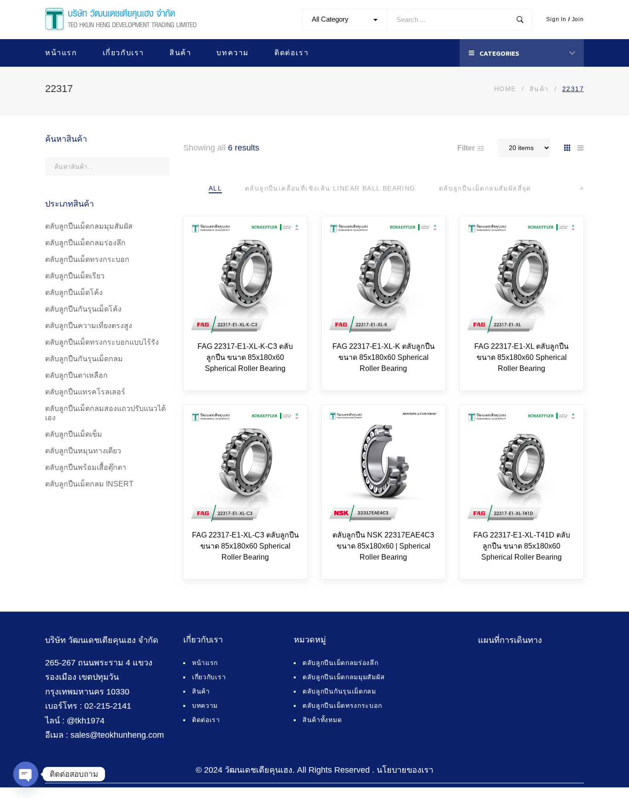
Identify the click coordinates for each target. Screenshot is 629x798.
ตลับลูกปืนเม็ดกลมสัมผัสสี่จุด (485, 188)
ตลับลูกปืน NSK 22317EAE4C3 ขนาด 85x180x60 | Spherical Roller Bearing (383, 546)
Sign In (556, 19)
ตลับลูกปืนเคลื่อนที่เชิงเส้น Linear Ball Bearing (330, 188)
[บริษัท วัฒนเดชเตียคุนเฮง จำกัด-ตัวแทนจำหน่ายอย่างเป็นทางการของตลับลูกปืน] (121, 19)
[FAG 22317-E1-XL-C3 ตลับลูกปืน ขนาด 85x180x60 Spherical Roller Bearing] (245, 466)
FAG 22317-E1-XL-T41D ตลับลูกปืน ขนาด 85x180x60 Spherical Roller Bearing (521, 546)
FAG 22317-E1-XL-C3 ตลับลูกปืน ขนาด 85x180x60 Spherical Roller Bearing (245, 546)
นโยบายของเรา (405, 770)
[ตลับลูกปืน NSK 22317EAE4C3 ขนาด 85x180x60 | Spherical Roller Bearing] (383, 466)
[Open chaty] (25, 774)
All (215, 188)
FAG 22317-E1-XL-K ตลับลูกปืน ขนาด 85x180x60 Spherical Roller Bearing (383, 357)
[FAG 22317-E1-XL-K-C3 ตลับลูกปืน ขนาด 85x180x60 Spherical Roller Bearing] (245, 278)
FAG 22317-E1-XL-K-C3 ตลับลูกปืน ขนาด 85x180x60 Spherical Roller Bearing (245, 357)
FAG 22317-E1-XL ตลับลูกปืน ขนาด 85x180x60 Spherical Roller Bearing (521, 357)
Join (578, 19)
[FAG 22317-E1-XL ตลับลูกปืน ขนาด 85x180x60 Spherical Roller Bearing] (522, 278)
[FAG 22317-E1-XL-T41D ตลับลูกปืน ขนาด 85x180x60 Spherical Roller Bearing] (522, 466)
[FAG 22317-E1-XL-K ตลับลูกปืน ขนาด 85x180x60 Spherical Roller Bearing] (383, 278)
